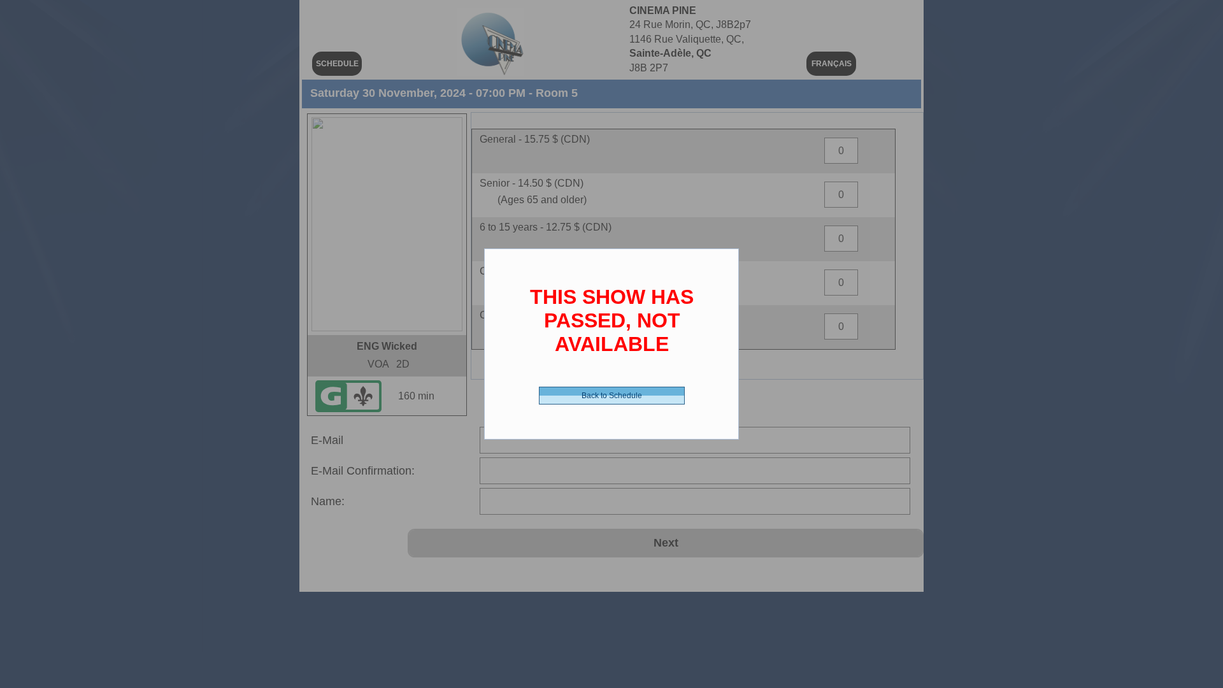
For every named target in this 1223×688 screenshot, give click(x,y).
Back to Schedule (612, 395)
